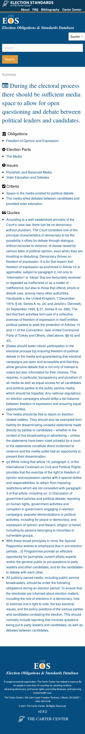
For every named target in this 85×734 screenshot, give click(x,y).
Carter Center (71, 9)
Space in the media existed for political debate (39, 193)
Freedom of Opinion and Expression (32, 140)
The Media (14, 156)
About (25, 9)
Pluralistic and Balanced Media (29, 172)
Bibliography (50, 9)
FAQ (35, 9)
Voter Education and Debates (27, 177)
